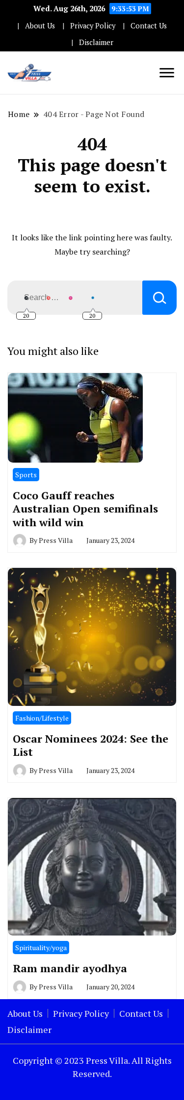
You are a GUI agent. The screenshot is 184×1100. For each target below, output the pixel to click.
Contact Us (149, 25)
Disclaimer (96, 42)
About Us (40, 25)
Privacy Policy (92, 25)
